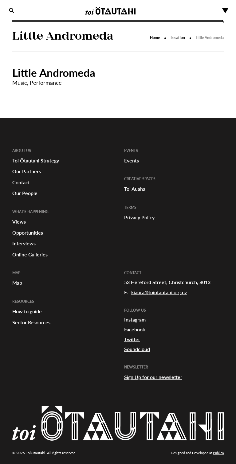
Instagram (135, 319)
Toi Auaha (134, 189)
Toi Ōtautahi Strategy (35, 160)
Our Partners (26, 171)
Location (178, 37)
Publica (218, 453)
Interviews (24, 243)
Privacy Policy (139, 217)
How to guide (27, 311)
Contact (21, 182)
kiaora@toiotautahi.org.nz (159, 292)
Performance (46, 82)
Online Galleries (30, 254)
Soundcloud (137, 349)
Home (155, 37)
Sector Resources (31, 322)
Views (19, 221)
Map (17, 283)
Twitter (132, 339)
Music (19, 82)
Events (131, 160)
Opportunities (27, 233)
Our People (24, 193)
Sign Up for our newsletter (153, 377)
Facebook (134, 329)
